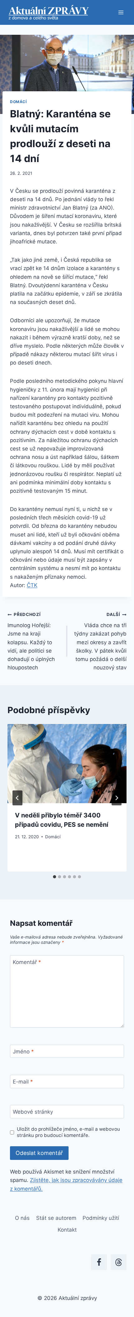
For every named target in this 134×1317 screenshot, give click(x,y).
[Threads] (119, 1262)
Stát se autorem (56, 1218)
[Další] (117, 797)
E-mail (23, 1082)
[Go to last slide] (17, 797)
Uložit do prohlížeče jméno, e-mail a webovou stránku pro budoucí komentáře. (68, 1132)
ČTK (32, 585)
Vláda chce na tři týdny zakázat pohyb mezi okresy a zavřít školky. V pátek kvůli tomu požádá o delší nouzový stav (100, 641)
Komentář (27, 962)
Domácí (18, 101)
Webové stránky (33, 1112)
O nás (22, 1218)
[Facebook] (99, 1262)
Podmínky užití (101, 1218)
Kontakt (67, 1230)
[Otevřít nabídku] (121, 12)
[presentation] (67, 763)
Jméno (23, 1051)
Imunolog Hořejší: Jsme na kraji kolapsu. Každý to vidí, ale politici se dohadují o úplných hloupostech (31, 641)
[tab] (54, 876)
